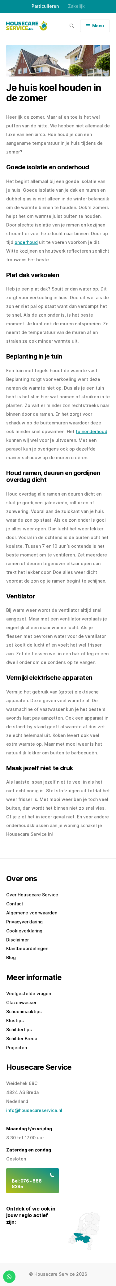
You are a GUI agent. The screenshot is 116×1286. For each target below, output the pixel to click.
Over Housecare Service (32, 894)
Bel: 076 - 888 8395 (26, 1183)
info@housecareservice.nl (34, 1110)
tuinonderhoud (91, 431)
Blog (11, 957)
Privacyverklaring (24, 921)
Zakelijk (76, 6)
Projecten (16, 1047)
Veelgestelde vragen (28, 993)
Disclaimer (17, 939)
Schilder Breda (21, 1038)
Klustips (15, 1020)
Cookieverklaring (24, 930)
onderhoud (26, 242)
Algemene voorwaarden (31, 912)
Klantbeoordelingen (27, 948)
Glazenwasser (21, 1002)
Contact (14, 903)
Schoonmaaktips (24, 1011)
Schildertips (19, 1029)
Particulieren (45, 6)
